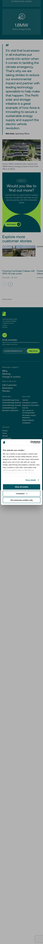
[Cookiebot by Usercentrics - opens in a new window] (30, 442)
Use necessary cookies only (21, 500)
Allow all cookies (21, 487)
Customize (20, 494)
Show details (30, 480)
